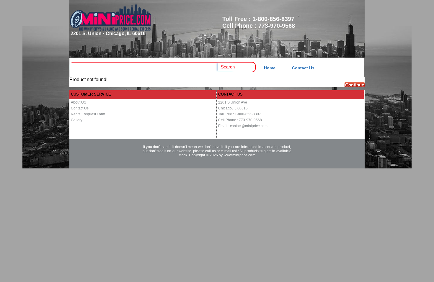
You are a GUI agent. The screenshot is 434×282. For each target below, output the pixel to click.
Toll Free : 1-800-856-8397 (239, 114)
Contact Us (303, 67)
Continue (354, 84)
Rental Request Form (88, 114)
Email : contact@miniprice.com (242, 126)
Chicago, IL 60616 (233, 108)
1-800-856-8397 (273, 19)
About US (78, 102)
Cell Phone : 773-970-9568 (240, 120)
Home (269, 67)
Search (228, 66)
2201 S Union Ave (232, 102)
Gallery (76, 120)
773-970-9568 (276, 25)
